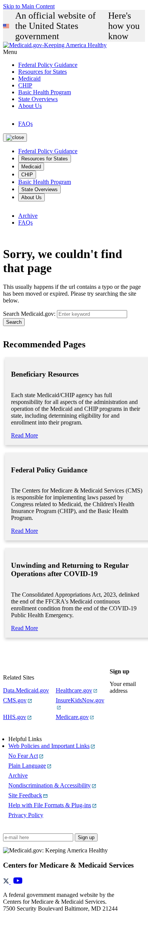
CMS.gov (15, 700)
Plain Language (27, 765)
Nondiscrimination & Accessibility (49, 785)
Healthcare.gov (74, 690)
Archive (28, 215)
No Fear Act (23, 755)
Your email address (123, 687)
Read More (24, 435)
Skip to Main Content (29, 6)
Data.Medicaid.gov (26, 690)
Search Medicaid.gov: (29, 313)
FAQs (25, 123)
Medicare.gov (72, 717)
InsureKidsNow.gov (80, 700)
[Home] (55, 45)
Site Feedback (25, 795)
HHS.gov (14, 717)
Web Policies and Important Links (49, 746)
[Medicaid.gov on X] (7, 882)
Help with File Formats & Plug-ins (49, 805)
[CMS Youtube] (18, 882)
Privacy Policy (25, 815)
